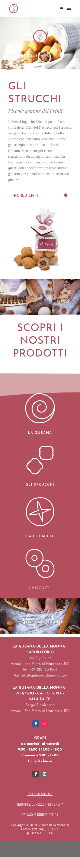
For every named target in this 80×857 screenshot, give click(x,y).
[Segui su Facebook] (35, 723)
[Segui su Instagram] (44, 723)
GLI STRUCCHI (40, 484)
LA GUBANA (40, 433)
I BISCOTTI (40, 588)
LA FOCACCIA (40, 536)
